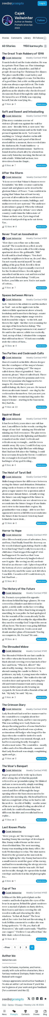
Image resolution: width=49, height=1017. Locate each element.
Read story (41, 104)
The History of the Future (18, 588)
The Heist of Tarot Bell (16, 472)
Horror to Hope (12, 530)
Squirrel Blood (11, 414)
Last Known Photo (14, 827)
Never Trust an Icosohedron (20, 234)
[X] (28, 998)
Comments (16, 38)
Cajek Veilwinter (14, 58)
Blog (45, 1014)
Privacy (19, 1005)
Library (27, 38)
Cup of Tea (9, 888)
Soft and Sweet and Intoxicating (23, 111)
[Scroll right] (44, 38)
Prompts (14, 1014)
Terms (11, 1005)
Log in (42, 3)
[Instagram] (33, 998)
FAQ (4, 1005)
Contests (26, 1014)
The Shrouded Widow (15, 646)
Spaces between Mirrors (17, 295)
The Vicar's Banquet (15, 766)
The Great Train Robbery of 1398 (23, 53)
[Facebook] (41, 998)
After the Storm (12, 173)
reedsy (13, 3)
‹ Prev (7, 947)
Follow (41, 20)
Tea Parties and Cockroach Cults (23, 353)
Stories (36, 1014)
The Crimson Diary (13, 704)
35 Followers (39, 38)
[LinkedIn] (37, 998)
